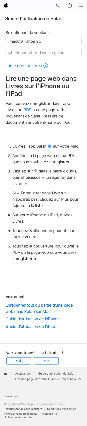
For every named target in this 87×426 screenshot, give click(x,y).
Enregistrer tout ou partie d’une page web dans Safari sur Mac (39, 308)
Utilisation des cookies (18, 417)
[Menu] (81, 6)
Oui (18, 361)
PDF (27, 109)
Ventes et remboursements (20, 413)
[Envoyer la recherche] (10, 52)
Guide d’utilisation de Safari (34, 18)
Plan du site (49, 413)
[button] (58, 6)
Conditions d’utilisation (61, 409)
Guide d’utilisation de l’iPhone (33, 318)
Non (46, 361)
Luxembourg (11, 396)
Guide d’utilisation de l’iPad (30, 326)
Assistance (22, 373)
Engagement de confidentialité (23, 409)
